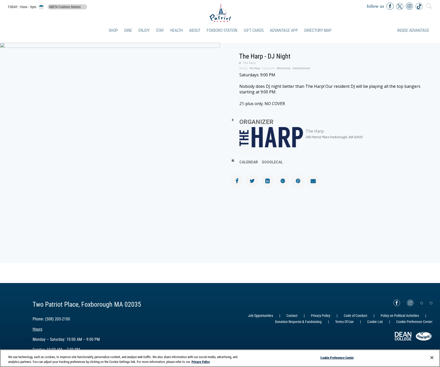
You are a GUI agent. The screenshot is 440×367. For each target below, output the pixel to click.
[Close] (431, 357)
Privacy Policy (320, 316)
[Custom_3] (421, 303)
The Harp (315, 131)
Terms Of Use (344, 322)
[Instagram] (410, 303)
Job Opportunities (260, 316)
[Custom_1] (431, 303)
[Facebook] (396, 303)
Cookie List (375, 322)
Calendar (248, 162)
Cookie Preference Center (337, 358)
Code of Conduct (355, 316)
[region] (220, 358)
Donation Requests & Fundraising (298, 322)
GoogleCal (272, 162)
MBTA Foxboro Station (65, 7)
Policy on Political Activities (400, 316)
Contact (291, 316)
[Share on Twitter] (252, 181)
